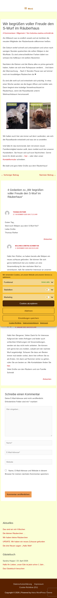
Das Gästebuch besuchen (14, 569)
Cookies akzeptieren (28, 303)
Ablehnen (29, 311)
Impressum (44, 323)
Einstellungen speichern (28, 318)
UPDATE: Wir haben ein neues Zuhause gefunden (24, 542)
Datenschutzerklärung (31, 323)
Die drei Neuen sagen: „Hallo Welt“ (17, 546)
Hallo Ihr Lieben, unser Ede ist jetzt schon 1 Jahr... (24, 565)
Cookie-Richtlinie (15, 323)
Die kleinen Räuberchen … (14, 533)
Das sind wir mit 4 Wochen (14, 529)
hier (26, 156)
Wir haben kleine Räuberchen (15, 537)
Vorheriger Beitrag (10, 175)
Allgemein (21, 33)
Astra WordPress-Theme (41, 593)
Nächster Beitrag (47, 175)
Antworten (48, 239)
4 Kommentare (9, 33)
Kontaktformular (9, 160)
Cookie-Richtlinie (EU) (28, 587)
